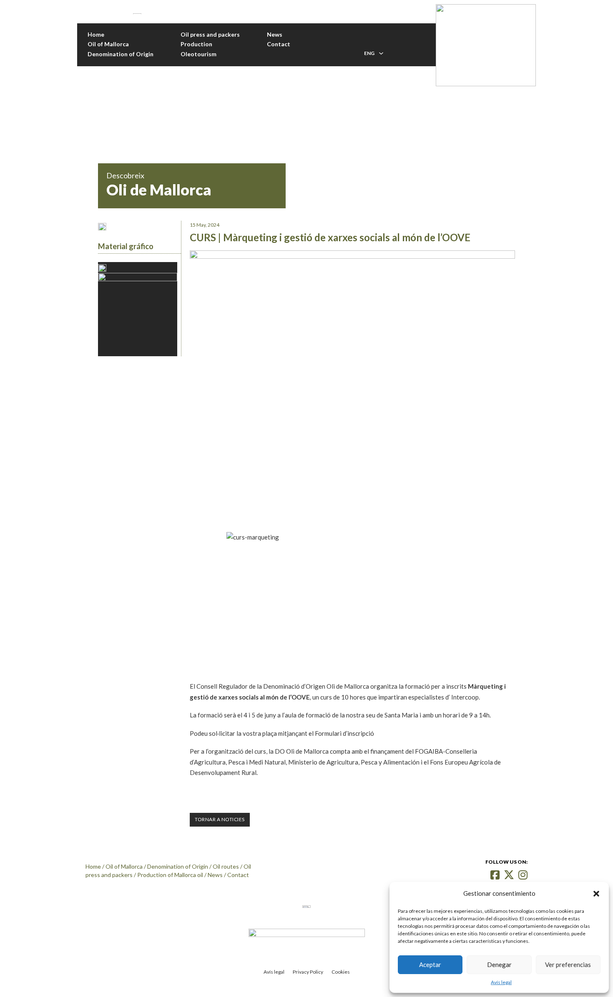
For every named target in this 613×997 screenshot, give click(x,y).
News (274, 34)
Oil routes (226, 866)
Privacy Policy (308, 972)
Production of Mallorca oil (170, 874)
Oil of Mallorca (108, 43)
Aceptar (430, 964)
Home (96, 34)
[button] (596, 894)
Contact (278, 43)
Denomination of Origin (120, 53)
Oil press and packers (210, 34)
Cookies (341, 972)
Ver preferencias (568, 964)
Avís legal (501, 982)
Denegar (499, 964)
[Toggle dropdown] (381, 53)
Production (196, 43)
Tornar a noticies (220, 819)
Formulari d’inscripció (344, 733)
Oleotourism (198, 53)
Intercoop (465, 697)
